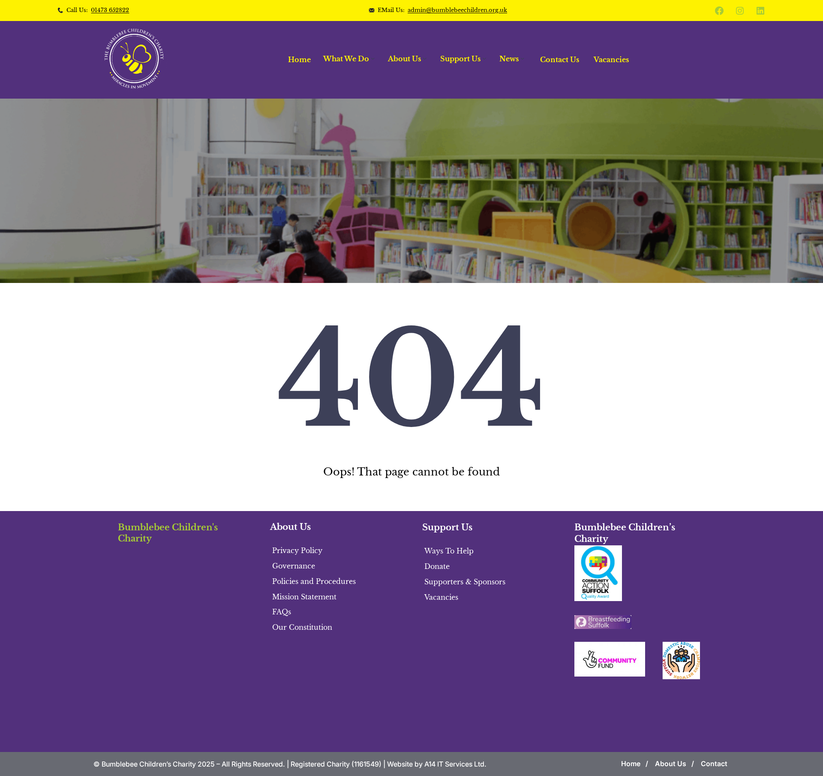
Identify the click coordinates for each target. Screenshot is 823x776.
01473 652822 (110, 10)
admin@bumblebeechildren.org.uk (457, 10)
